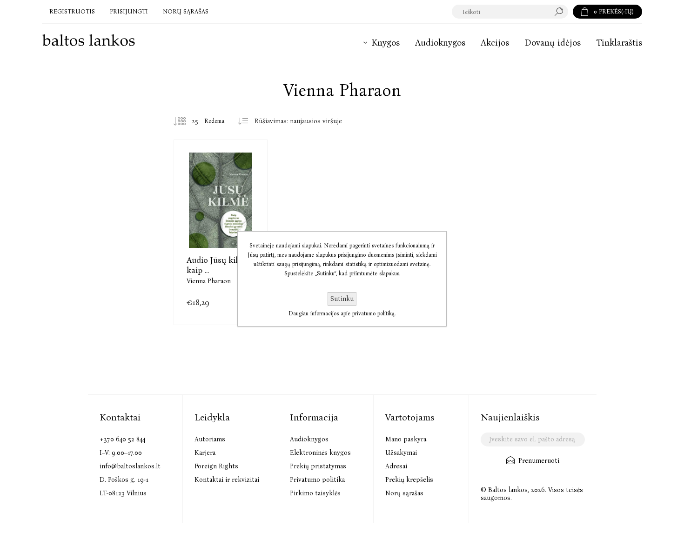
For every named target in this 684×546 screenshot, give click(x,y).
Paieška (561, 12)
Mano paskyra (405, 439)
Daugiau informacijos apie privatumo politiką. (342, 313)
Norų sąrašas (404, 493)
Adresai (396, 466)
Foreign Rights (216, 466)
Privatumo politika (317, 480)
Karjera (204, 453)
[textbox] (501, 12)
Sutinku (342, 299)
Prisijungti (129, 11)
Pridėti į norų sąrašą (244, 223)
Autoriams (209, 439)
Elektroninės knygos (320, 453)
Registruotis (72, 11)
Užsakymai (401, 453)
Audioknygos (309, 439)
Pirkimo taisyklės (315, 493)
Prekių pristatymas (318, 466)
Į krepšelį (220, 223)
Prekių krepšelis (409, 480)
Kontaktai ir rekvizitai (226, 480)
